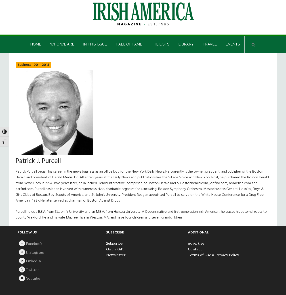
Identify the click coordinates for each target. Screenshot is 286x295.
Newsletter (116, 255)
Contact (195, 249)
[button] (253, 44)
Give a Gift (115, 249)
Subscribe (114, 243)
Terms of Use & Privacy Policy (213, 255)
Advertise (196, 243)
